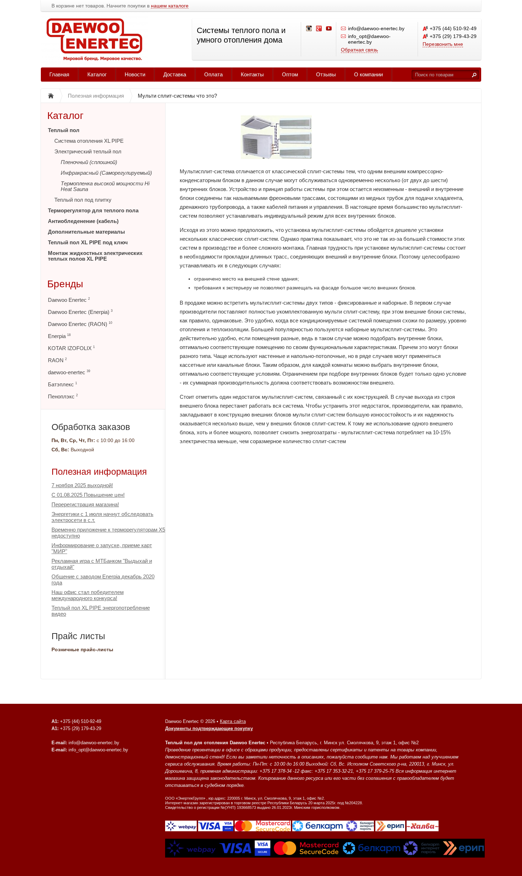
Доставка (174, 74)
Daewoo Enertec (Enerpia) (80, 312)
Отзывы (326, 74)
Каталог (97, 74)
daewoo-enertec (69, 372)
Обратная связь (359, 50)
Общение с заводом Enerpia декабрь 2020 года (102, 579)
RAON (57, 360)
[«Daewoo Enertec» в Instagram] (309, 29)
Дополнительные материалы (86, 232)
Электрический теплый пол (87, 151)
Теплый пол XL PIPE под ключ (88, 242)
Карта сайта (233, 721)
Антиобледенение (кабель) (83, 221)
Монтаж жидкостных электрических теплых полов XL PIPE (95, 256)
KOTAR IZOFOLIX (71, 348)
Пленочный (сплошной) (89, 162)
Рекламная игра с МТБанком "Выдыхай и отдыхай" (101, 564)
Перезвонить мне (443, 44)
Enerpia (59, 336)
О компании (368, 74)
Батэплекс (62, 384)
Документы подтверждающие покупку (209, 728)
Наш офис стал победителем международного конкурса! (87, 595)
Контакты (252, 74)
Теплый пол (64, 130)
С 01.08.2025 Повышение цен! (88, 495)
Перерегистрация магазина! (85, 504)
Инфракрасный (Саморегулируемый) (106, 173)
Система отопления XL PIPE (89, 141)
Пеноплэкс (63, 396)
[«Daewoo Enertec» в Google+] (319, 29)
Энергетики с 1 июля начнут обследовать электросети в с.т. (102, 517)
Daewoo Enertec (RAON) (80, 324)
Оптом (290, 74)
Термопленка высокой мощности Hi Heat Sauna (105, 186)
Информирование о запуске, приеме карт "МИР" (101, 548)
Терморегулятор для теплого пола (93, 210)
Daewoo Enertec (69, 300)
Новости (135, 74)
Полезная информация (99, 472)
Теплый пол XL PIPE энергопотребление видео (100, 611)
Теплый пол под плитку (83, 200)
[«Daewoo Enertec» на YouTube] (329, 29)
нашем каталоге (170, 6)
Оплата (213, 74)
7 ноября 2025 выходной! (82, 485)
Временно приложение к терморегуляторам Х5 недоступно (108, 533)
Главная (59, 74)
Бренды (65, 283)
